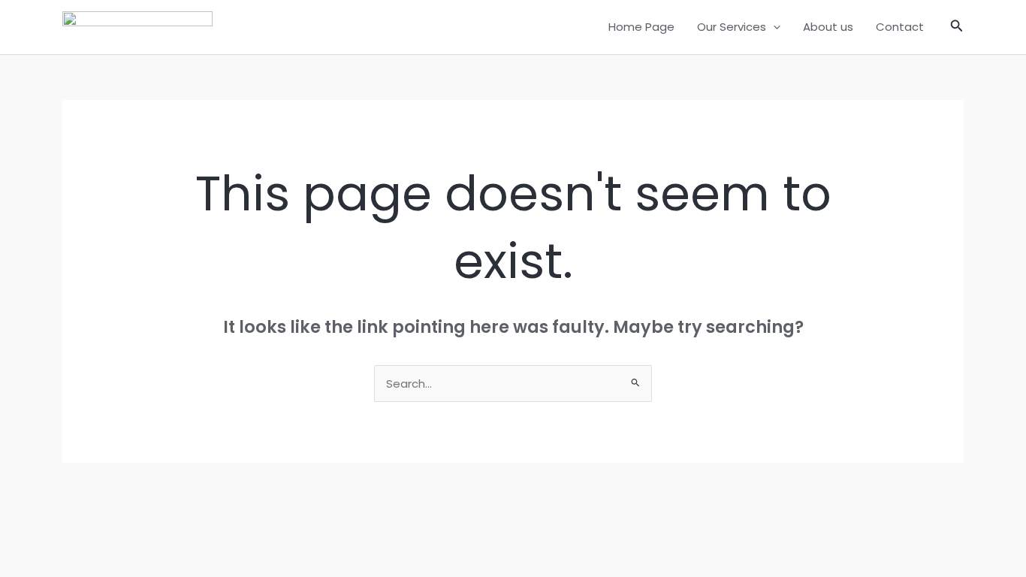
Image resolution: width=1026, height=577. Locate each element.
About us (828, 27)
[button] (773, 27)
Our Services (731, 27)
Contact (900, 27)
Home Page (641, 27)
